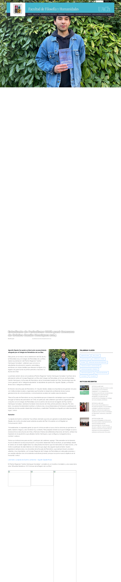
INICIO (30, 14)
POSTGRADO (70, 14)
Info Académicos (47, 1)
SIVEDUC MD (65, 1)
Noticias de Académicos (87, 372)
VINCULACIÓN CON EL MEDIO (101, 14)
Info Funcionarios (57, 1)
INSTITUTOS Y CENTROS (49, 14)
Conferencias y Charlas (98, 359)
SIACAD (71, 1)
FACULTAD (36, 14)
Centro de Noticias (85, 359)
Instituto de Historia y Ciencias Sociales (90, 365)
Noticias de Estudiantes (101, 372)
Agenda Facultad (85, 355)
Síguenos (83, 1)
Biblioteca (77, 1)
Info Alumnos (39, 1)
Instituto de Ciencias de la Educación (98, 362)
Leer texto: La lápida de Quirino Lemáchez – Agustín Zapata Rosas (30, 460)
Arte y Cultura (96, 355)
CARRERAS (61, 14)
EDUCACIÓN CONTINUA (83, 14)
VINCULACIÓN (93, 376)
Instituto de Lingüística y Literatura (89, 369)
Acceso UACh (32, 1)
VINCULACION (84, 376)
